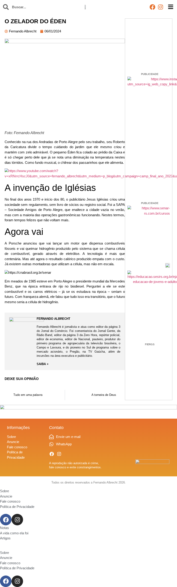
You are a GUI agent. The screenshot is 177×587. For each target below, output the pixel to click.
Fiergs (149, 344)
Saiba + (43, 364)
